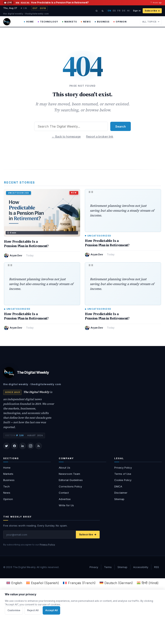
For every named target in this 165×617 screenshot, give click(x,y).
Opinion (121, 21)
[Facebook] (14, 446)
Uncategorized (99, 236)
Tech (6, 486)
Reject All (32, 610)
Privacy (94, 567)
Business (103, 21)
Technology (49, 21)
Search (120, 126)
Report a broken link (99, 136)
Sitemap (119, 499)
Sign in (137, 10)
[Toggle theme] (102, 10)
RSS (156, 567)
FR (119, 10)
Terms (108, 567)
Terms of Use (122, 473)
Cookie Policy (122, 480)
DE (123, 10)
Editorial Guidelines (71, 480)
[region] (82, 603)
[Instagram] (30, 446)
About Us (64, 467)
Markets (70, 21)
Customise (13, 610)
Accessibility (140, 567)
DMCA (118, 486)
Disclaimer (120, 492)
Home (30, 21)
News (87, 21)
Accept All (51, 610)
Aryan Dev (16, 255)
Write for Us (66, 505)
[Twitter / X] (6, 446)
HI (128, 10)
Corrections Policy (70, 486)
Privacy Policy (123, 467)
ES (114, 10)
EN (109, 10)
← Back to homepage (66, 136)
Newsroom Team (69, 473)
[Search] (96, 10)
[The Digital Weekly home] (6, 21)
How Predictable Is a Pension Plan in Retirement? (26, 243)
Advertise (65, 499)
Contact (64, 492)
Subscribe (151, 10)
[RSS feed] (38, 446)
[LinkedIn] (22, 446)
